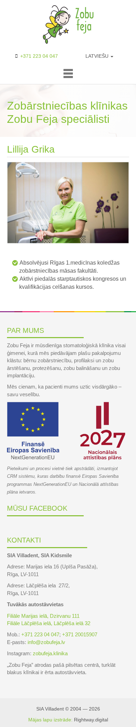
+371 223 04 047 (39, 56)
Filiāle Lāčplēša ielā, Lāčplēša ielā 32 (48, 623)
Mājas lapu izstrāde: (50, 719)
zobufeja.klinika (50, 653)
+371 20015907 (79, 634)
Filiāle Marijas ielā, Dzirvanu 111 (43, 616)
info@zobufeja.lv (46, 642)
